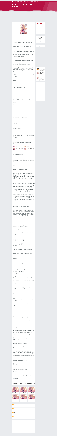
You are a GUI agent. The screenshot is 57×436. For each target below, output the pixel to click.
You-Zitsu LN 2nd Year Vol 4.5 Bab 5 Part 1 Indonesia (19, 148)
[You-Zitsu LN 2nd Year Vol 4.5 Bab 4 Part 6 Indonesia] (23, 397)
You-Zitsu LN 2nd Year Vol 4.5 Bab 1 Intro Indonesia (41, 78)
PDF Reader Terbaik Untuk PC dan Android (41, 68)
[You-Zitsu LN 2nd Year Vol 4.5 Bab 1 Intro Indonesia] (38, 78)
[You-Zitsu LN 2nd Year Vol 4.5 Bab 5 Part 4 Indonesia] (14, 146)
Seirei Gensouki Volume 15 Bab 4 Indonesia (30, 383)
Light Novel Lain (31, 1)
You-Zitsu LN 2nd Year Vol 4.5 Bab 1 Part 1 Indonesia (41, 73)
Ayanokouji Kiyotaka (40, 37)
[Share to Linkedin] (28, 381)
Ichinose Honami (40, 40)
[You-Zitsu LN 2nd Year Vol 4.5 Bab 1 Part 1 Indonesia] (38, 73)
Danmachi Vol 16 (40, 38)
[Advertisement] (28, 17)
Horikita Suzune (38, 39)
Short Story (21, 1)
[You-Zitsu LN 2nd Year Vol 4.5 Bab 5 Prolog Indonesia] (25, 149)
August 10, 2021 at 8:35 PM (18, 404)
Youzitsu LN (24, 1)
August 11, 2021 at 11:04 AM (18, 408)
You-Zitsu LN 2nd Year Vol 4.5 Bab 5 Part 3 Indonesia (31, 146)
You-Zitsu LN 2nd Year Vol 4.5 (15, 378)
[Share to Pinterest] (24, 381)
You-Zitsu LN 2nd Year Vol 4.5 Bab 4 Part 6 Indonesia (23, 400)
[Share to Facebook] (15, 381)
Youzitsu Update (15, 1)
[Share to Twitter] (19, 381)
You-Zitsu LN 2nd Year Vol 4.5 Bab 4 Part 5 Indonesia (31, 400)
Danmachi (27, 1)
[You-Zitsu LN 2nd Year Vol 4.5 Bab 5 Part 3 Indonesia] (25, 146)
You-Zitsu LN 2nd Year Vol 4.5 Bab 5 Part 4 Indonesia (19, 146)
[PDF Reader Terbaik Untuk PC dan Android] (38, 69)
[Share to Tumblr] (32, 381)
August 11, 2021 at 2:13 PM (19, 412)
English (35, 1)
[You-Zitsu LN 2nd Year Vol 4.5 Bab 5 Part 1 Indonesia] (14, 149)
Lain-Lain (37, 1)
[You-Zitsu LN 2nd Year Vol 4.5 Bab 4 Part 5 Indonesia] (31, 397)
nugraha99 (15, 412)
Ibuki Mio (42, 39)
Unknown (15, 404)
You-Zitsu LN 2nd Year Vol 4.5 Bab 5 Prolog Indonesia (30, 148)
